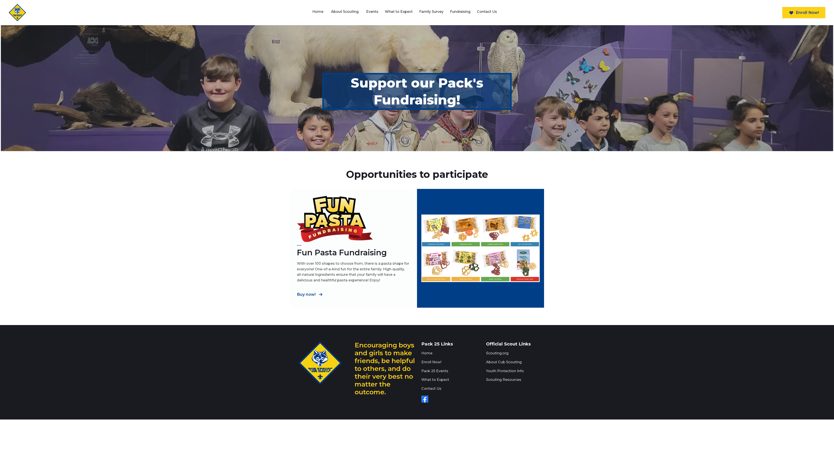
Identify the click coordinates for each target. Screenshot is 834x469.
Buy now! (306, 294)
